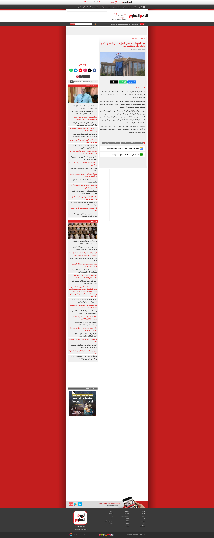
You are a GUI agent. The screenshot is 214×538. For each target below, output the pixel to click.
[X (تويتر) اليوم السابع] (90, 70)
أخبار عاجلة (134, 38)
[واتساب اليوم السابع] (71, 70)
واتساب (121, 82)
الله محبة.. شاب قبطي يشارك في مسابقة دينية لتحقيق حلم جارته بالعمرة (120, 24)
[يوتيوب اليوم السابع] (80, 70)
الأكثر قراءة (94, 221)
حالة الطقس (132, 143)
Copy (71, 81)
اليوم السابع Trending (91, 86)
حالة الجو (124, 143)
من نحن (86, 530)
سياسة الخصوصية (78, 530)
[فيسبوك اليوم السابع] (94, 70)
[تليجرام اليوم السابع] (76, 70)
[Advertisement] (107, 483)
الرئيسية (143, 38)
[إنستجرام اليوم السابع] (85, 70)
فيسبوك (130, 82)
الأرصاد (140, 143)
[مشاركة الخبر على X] (114, 81)
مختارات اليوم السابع (91, 388)
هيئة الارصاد (106, 143)
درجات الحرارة (116, 143)
